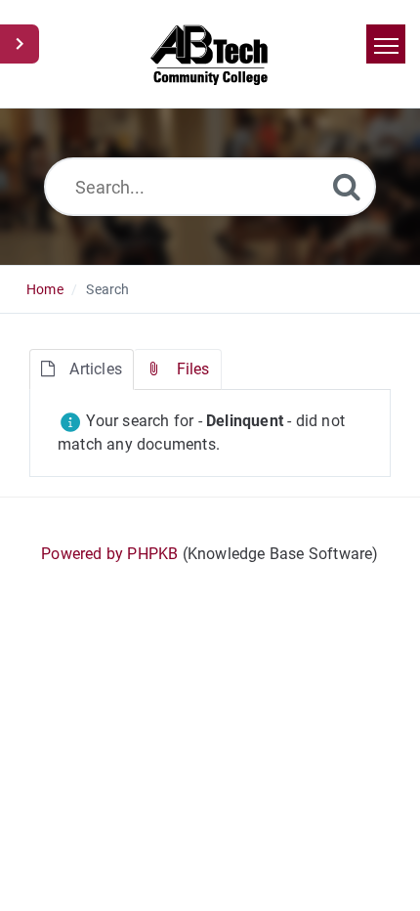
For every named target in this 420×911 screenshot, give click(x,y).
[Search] (346, 186)
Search (107, 289)
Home (44, 289)
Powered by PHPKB (109, 553)
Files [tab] (193, 369)
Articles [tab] (95, 369)
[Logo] (210, 54)
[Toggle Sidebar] (19, 44)
